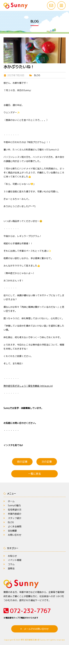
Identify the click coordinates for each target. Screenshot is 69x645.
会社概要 (12, 530)
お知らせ (12, 555)
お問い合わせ (14, 534)
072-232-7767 (27, 613)
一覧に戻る (34, 473)
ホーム (11, 501)
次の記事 (47, 461)
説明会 (11, 568)
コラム (11, 564)
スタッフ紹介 (14, 518)
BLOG (37, 75)
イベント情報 (14, 560)
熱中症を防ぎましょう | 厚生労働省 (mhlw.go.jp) (28, 385)
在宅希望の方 (14, 509)
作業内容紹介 (14, 513)
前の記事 (22, 461)
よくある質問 (14, 526)
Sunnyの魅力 (14, 505)
